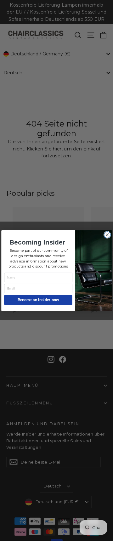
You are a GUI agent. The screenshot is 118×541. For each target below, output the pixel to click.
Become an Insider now (38, 300)
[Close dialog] (107, 234)
